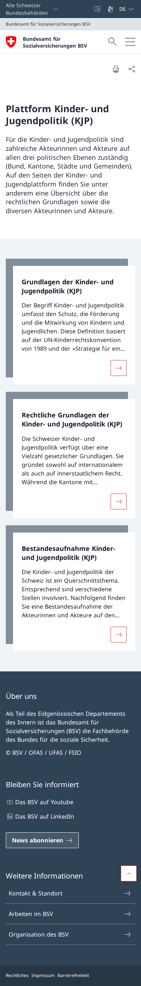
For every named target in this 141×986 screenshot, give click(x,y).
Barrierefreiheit (73, 975)
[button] (129, 873)
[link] (70, 322)
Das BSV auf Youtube (44, 802)
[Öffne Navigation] (130, 42)
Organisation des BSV (39, 934)
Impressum (43, 975)
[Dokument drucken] (116, 69)
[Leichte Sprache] (97, 9)
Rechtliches (17, 975)
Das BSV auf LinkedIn (44, 816)
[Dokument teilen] (132, 69)
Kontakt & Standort (36, 893)
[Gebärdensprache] (111, 9)
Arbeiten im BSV (31, 914)
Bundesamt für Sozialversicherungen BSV (55, 42)
